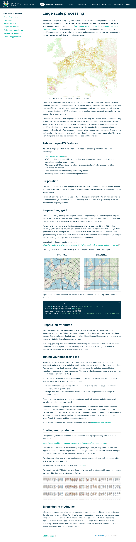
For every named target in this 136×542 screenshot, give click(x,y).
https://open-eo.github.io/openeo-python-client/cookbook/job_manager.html (75, 443)
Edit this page (48, 536)
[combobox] (42, 4)
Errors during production (12, 37)
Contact (129, 4)
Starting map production (13, 33)
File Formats (106, 4)
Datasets (49, 4)
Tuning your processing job (13, 30)
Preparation (8, 20)
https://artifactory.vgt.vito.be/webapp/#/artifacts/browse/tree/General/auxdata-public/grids (81, 245)
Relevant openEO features (13, 17)
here (84, 465)
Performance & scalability (56, 156)
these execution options (101, 423)
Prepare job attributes (11, 27)
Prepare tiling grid (10, 23)
